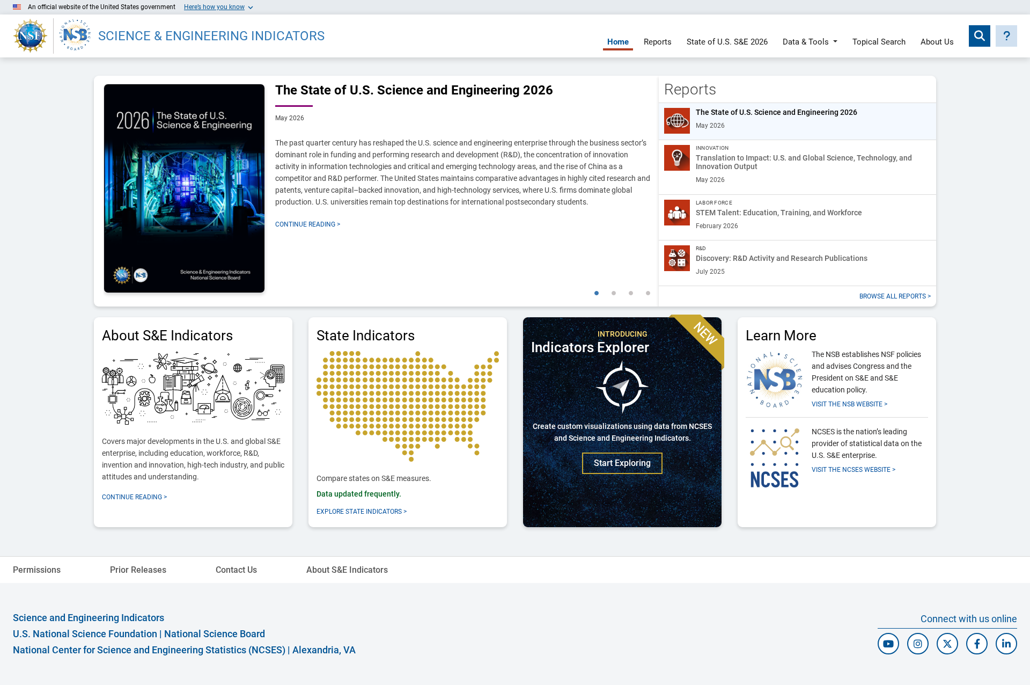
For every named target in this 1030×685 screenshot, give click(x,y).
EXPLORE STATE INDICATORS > (362, 511)
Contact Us (236, 570)
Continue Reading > (307, 224)
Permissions (37, 570)
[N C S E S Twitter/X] (947, 643)
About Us (937, 42)
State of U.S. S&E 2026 (727, 42)
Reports (658, 42)
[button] (1006, 36)
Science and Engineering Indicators (88, 617)
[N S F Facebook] (977, 643)
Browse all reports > (895, 296)
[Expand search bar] (979, 36)
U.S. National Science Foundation (85, 633)
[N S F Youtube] (888, 643)
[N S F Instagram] (918, 643)
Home (618, 42)
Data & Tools (806, 42)
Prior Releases (138, 570)
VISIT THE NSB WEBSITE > (849, 404)
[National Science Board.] (75, 36)
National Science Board (214, 633)
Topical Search (879, 42)
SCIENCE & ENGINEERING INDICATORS (211, 36)
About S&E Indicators (347, 570)
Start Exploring (622, 463)
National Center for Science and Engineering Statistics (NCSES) (149, 649)
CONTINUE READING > (134, 497)
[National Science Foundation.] (30, 36)
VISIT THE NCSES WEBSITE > (853, 469)
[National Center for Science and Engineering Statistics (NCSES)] (775, 456)
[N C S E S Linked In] (1006, 643)
